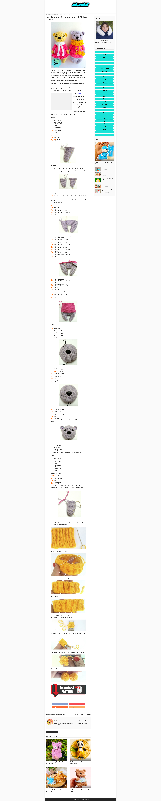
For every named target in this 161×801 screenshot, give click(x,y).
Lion (104, 110)
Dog (104, 82)
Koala (104, 107)
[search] (100, 11)
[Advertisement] (61, 101)
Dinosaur (104, 79)
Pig (104, 123)
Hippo (104, 101)
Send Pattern (81, 11)
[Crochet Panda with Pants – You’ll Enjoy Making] (80, 750)
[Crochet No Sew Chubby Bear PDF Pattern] (80, 777)
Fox (104, 93)
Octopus (104, 115)
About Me (66, 11)
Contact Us (73, 11)
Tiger (104, 129)
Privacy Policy (93, 11)
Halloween (104, 99)
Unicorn (104, 134)
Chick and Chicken (104, 68)
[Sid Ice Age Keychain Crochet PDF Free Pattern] (98, 174)
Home (60, 11)
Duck (104, 87)
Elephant (104, 90)
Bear (50, 14)
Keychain (104, 104)
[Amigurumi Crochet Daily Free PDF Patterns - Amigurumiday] (80, 5)
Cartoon (104, 63)
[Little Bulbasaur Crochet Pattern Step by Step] (98, 186)
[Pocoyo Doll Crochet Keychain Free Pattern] (104, 151)
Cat (104, 65)
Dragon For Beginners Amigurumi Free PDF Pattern (55, 714)
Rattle (104, 126)
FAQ (87, 11)
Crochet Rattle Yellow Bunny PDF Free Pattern (82, 714)
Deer (104, 76)
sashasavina (81, 93)
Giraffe (104, 96)
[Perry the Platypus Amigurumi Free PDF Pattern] (98, 169)
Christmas (104, 71)
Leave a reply (51, 732)
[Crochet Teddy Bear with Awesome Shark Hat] (56, 777)
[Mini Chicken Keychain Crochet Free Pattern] (98, 191)
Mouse (104, 112)
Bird (104, 57)
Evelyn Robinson (62, 719)
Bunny (104, 60)
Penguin (104, 121)
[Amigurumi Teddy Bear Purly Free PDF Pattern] (56, 750)
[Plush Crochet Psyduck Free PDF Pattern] (98, 180)
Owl (104, 118)
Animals (104, 51)
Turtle (104, 132)
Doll (104, 85)
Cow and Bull (104, 74)
